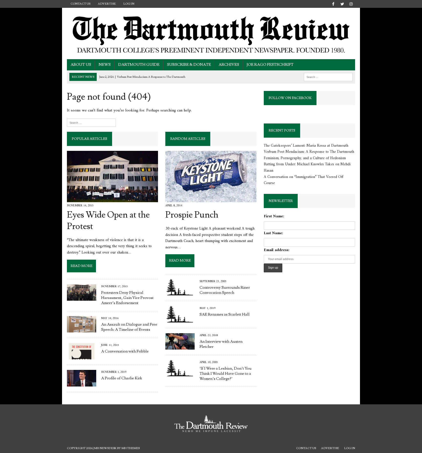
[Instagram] (351, 2)
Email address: (276, 250)
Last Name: (273, 233)
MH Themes (130, 448)
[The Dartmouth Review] (211, 33)
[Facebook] (333, 2)
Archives (229, 64)
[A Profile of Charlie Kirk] (81, 383)
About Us (81, 64)
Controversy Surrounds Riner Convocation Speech (225, 290)
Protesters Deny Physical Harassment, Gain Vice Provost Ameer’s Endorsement (127, 297)
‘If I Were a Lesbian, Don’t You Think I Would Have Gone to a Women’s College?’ (226, 373)
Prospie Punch (191, 215)
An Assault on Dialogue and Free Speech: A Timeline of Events (129, 327)
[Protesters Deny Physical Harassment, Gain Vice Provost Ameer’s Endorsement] (81, 297)
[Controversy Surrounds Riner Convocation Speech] (180, 292)
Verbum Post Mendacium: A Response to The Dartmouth (309, 151)
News (105, 64)
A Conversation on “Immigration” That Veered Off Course (303, 180)
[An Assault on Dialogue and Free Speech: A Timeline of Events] (81, 329)
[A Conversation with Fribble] (81, 356)
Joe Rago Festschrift (270, 64)
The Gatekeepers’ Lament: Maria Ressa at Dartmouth (306, 145)
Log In (128, 4)
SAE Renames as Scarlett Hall (225, 314)
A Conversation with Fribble (125, 351)
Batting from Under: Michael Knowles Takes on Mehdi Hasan (307, 167)
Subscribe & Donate (189, 64)
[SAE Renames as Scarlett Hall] (180, 319)
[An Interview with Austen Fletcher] (180, 346)
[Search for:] (328, 76)
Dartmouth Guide (138, 64)
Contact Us (80, 4)
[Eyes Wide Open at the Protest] (112, 198)
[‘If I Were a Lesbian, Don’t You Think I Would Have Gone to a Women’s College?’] (180, 373)
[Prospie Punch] (210, 198)
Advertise (107, 4)
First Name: (274, 216)
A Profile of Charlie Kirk (121, 378)
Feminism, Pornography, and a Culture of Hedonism (305, 158)
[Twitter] (342, 2)
